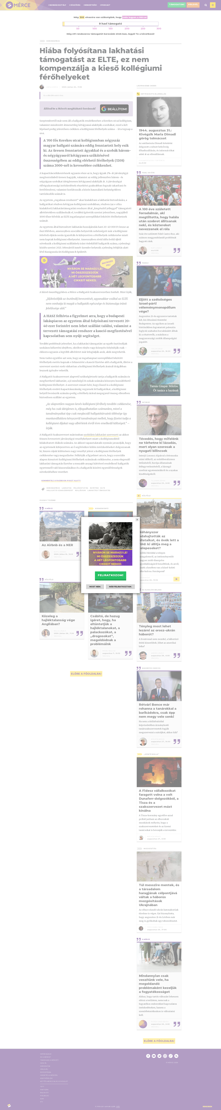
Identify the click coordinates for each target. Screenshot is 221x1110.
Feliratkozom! (110, 575)
